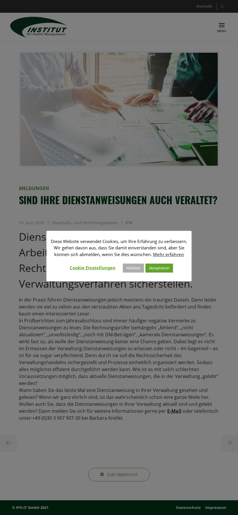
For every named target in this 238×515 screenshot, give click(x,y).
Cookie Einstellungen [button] (93, 268)
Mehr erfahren (168, 254)
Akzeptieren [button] (159, 268)
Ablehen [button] (133, 268)
